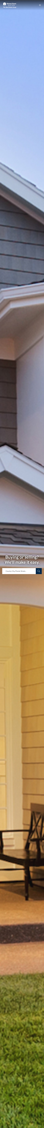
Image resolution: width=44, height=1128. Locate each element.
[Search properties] (39, 571)
